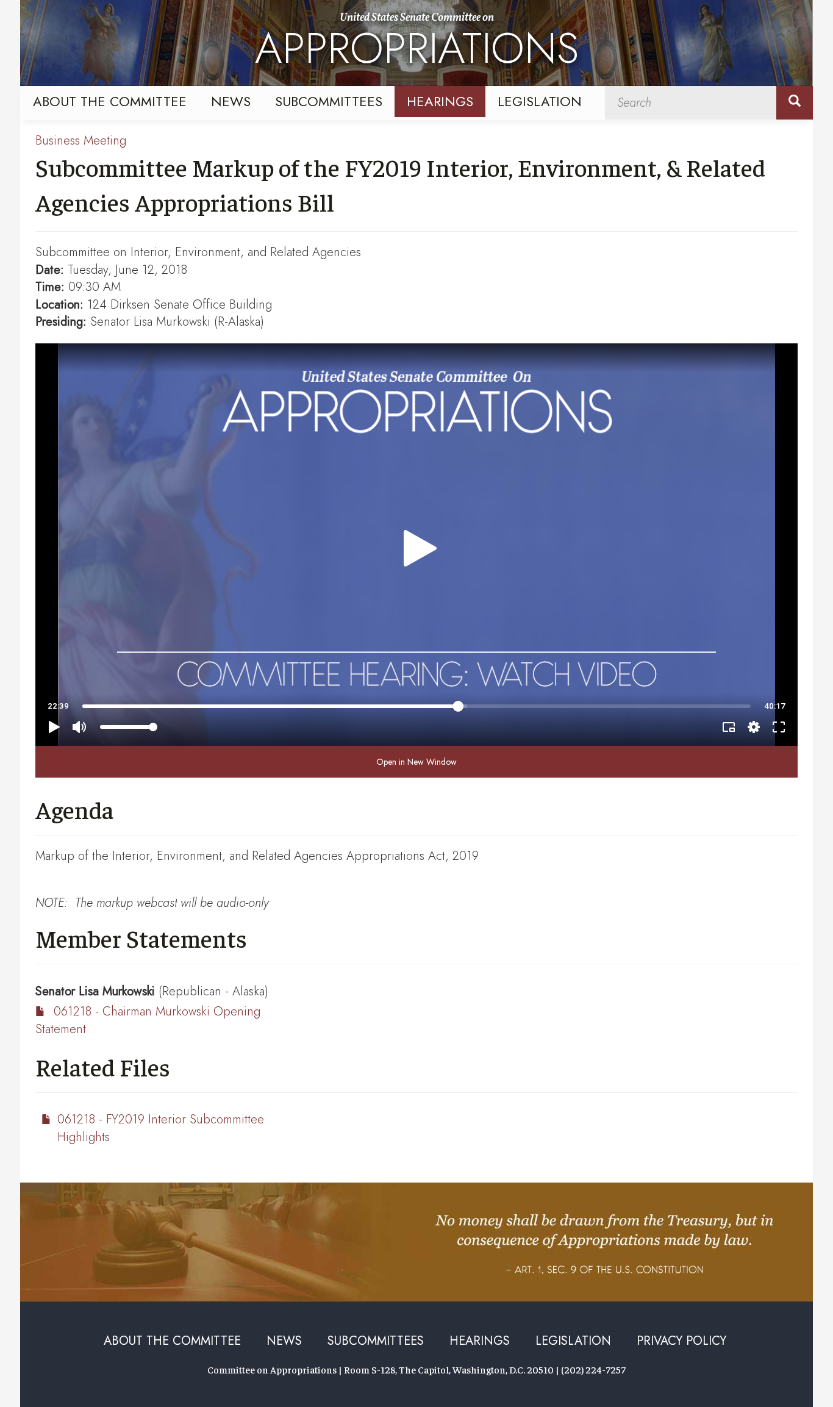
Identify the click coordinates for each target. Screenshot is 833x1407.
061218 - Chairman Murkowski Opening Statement (147, 1020)
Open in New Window (416, 762)
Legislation (540, 101)
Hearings (440, 101)
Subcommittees (328, 101)
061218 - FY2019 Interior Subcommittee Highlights (160, 1128)
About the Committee (110, 101)
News (231, 101)
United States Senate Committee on (417, 44)
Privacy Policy (681, 1341)
